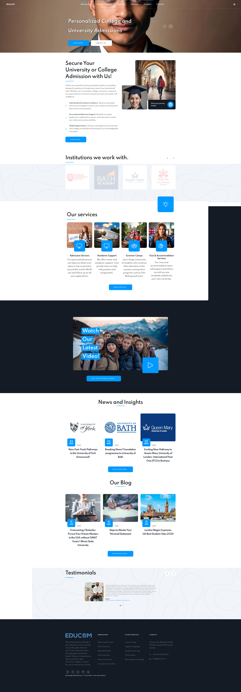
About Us (121, 4)
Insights (147, 4)
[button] (171, 26)
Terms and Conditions (99, 675)
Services (134, 4)
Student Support (104, 4)
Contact (160, 4)
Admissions (86, 4)
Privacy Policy (88, 675)
